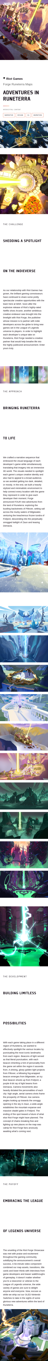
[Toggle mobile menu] (41, 3)
